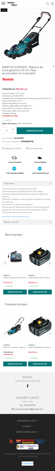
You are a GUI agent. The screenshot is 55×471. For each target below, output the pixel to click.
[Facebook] (27, 386)
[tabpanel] (27, 35)
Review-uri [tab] (11, 222)
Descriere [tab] (9, 183)
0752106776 (29, 405)
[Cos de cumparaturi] (52, 4)
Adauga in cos (35, 131)
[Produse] (3, 4)
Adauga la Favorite (13, 148)
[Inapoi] (53, 66)
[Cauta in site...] (47, 4)
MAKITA (6, 275)
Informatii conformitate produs (15, 216)
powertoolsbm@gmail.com (29, 409)
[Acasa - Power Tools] (17, 4)
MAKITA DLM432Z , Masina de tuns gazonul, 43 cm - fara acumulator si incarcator (15, 347)
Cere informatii (35, 148)
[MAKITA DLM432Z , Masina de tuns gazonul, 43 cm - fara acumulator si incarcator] (15, 326)
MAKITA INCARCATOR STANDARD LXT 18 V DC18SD (15, 278)
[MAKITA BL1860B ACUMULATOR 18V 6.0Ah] (40, 326)
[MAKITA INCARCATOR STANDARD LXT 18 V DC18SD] (15, 257)
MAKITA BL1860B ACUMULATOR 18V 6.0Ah (40, 347)
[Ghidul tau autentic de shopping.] (27, 463)
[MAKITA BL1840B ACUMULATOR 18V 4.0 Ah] (40, 257)
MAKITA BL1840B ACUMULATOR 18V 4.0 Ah (40, 278)
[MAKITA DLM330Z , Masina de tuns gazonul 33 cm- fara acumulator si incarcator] (27, 35)
